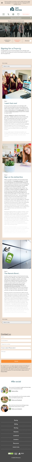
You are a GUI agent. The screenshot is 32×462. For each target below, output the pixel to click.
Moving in (27, 40)
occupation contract (18, 181)
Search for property (16, 18)
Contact (6, 334)
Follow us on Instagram (17, 408)
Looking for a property (7, 40)
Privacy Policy (4, 371)
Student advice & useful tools (16, 21)
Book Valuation (26, 14)
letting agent (21, 110)
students (11, 115)
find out (24, 2)
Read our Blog (15, 391)
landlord (27, 123)
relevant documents (13, 111)
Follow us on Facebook (16, 400)
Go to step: (4, 63)
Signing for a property (17, 40)
